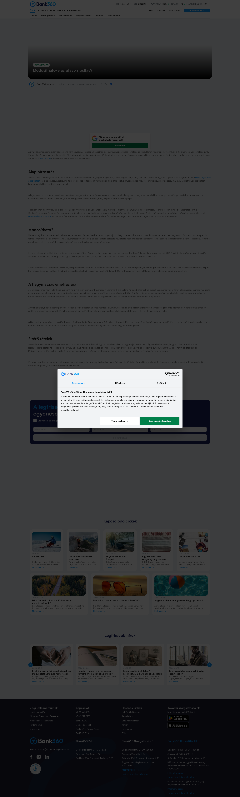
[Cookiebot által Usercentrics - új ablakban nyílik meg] (167, 374)
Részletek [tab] (120, 383)
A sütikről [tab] (161, 383)
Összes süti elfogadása (159, 421)
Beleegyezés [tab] (78, 383)
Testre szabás (118, 421)
